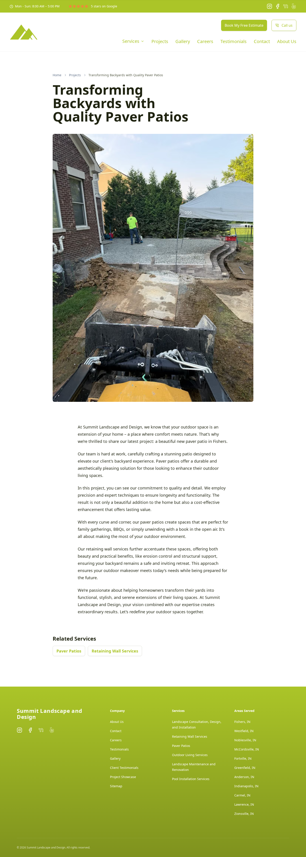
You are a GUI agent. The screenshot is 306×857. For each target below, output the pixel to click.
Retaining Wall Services (115, 651)
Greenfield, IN (244, 768)
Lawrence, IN (244, 804)
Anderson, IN (244, 777)
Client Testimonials (124, 768)
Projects (159, 41)
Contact (262, 41)
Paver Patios (68, 651)
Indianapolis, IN (246, 786)
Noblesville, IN (245, 740)
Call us (287, 25)
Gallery (182, 41)
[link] (125, 75)
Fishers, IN (242, 722)
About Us (286, 41)
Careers (205, 41)
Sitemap (116, 786)
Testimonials (233, 41)
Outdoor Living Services (190, 755)
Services (130, 41)
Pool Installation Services (190, 779)
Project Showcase (123, 777)
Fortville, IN (243, 758)
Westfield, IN (244, 731)
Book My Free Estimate (244, 25)
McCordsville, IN (246, 749)
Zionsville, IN (244, 813)
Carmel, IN (242, 795)
